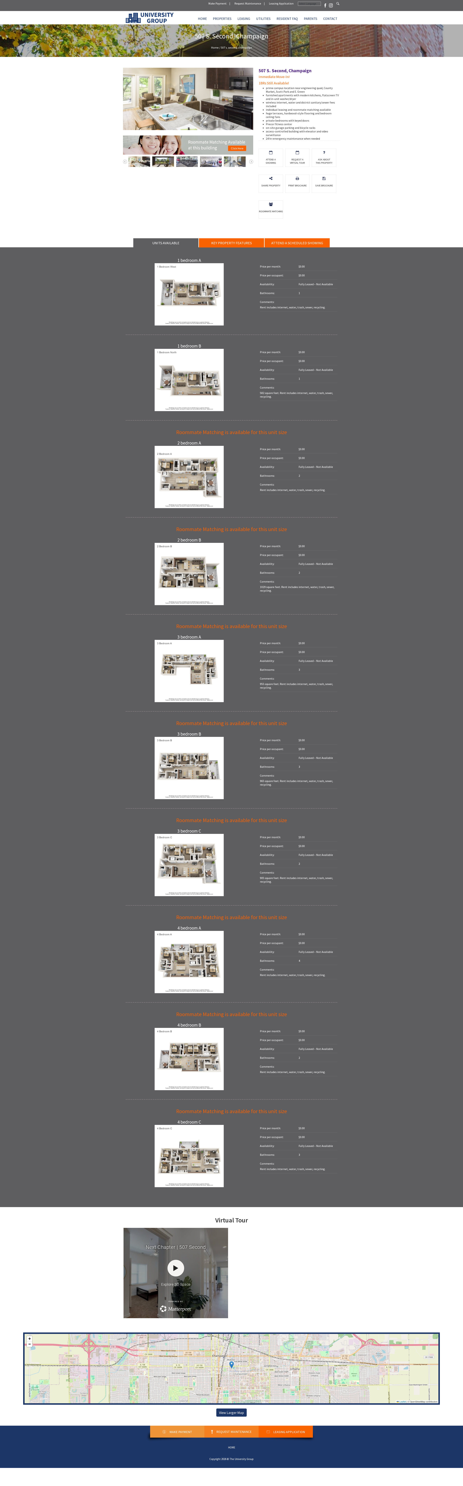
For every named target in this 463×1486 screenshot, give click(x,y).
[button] (231, 1365)
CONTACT (330, 18)
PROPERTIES (222, 18)
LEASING (243, 18)
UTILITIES (263, 18)
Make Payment (217, 3)
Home (202, 18)
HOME (231, 1447)
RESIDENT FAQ (287, 18)
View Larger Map (231, 1412)
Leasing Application (281, 3)
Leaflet (402, 1401)
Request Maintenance (247, 3)
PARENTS (310, 18)
